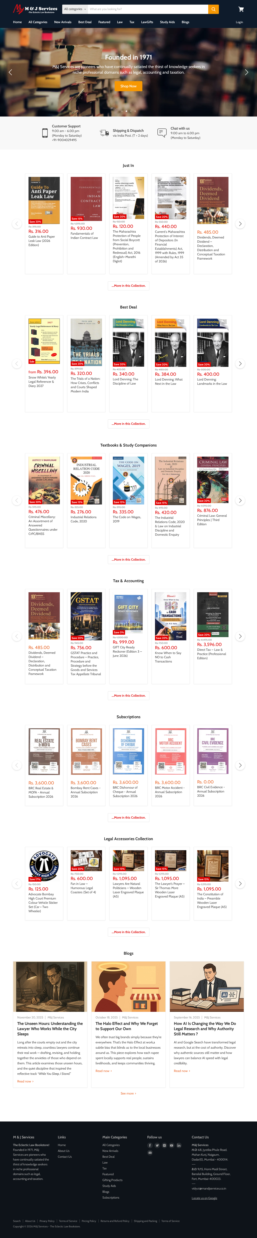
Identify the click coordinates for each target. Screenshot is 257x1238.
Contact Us (65, 1157)
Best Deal (85, 22)
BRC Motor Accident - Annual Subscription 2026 (170, 792)
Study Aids (167, 22)
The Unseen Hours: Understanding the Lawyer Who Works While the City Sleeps (50, 1028)
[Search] (213, 9)
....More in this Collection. (129, 286)
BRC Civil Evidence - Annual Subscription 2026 (211, 791)
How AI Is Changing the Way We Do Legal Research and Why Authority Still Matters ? (205, 1028)
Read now (24, 1081)
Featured (104, 22)
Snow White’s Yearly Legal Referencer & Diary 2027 (42, 382)
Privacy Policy (47, 1221)
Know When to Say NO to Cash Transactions (168, 657)
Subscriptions (110, 1197)
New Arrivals (62, 22)
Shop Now (128, 86)
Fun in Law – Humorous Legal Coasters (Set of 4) (83, 888)
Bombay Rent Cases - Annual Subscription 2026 (86, 792)
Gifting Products (112, 1180)
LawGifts (147, 22)
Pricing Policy (89, 1221)
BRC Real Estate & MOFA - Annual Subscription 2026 (41, 792)
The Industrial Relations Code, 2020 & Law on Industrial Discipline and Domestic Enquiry (170, 526)
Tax (132, 22)
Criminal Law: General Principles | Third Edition (212, 520)
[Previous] (11, 72)
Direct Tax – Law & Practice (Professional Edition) (211, 654)
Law (120, 22)
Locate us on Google (204, 1198)
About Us (63, 1151)
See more (128, 1093)
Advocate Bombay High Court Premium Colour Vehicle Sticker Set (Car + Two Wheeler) (43, 902)
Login (239, 22)
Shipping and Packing (145, 1221)
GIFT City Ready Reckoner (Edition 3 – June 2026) (127, 651)
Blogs (185, 22)
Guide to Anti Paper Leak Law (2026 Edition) (42, 241)
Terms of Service (68, 1221)
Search (17, 1221)
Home (17, 22)
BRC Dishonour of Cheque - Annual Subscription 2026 (125, 792)
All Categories (38, 22)
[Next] (246, 72)
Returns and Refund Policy (115, 1221)
